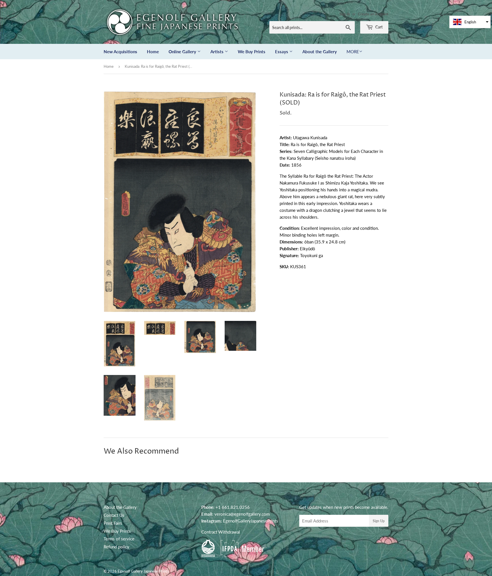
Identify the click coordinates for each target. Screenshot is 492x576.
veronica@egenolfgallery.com (242, 513)
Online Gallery (183, 51)
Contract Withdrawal (220, 531)
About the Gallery (319, 51)
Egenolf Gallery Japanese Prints (143, 571)
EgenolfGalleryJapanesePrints (250, 520)
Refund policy (116, 546)
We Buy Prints (251, 51)
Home (153, 51)
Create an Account (373, 14)
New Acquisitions (120, 51)
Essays (282, 51)
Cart (378, 26)
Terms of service (119, 538)
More (353, 51)
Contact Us (114, 515)
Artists (217, 51)
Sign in (344, 14)
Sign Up (379, 521)
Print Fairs (113, 523)
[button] (470, 22)
